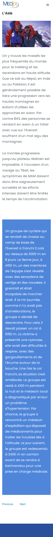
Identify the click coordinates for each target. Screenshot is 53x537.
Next (23, 504)
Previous (7, 504)
